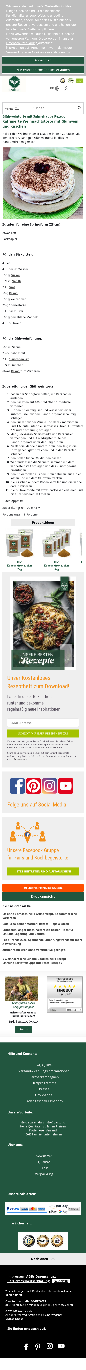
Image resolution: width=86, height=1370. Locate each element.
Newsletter (44, 1156)
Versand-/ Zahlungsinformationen (44, 1071)
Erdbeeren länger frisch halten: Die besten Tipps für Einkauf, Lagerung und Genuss (37, 932)
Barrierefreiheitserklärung (28, 1281)
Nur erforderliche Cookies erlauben (43, 70)
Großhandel (44, 1095)
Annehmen (43, 60)
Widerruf (61, 1281)
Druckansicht (43, 896)
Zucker (15, 275)
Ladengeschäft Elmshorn (44, 1101)
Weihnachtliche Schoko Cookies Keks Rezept (35, 959)
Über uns (23, 1029)
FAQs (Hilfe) (44, 1065)
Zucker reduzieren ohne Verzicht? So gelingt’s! (34, 950)
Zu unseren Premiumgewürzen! (43, 887)
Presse (44, 1089)
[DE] (57, 89)
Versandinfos (13, 1295)
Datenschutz (20, 758)
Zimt (12, 287)
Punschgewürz (19, 359)
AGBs (30, 1276)
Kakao (13, 293)
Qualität (44, 1162)
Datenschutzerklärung (22, 43)
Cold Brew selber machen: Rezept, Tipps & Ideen (35, 924)
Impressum (16, 1276)
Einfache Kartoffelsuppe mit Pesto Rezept (31, 963)
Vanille (16, 281)
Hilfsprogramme (44, 1083)
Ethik (44, 1168)
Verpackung (44, 1174)
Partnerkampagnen (44, 1077)
